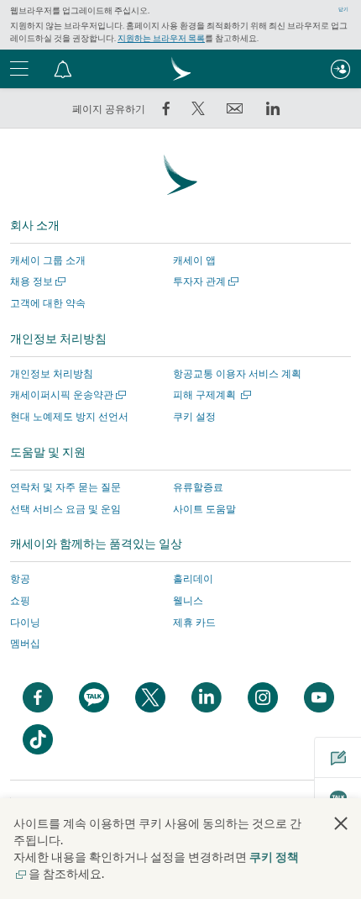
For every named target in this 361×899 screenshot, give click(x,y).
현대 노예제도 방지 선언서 (69, 416)
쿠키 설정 (194, 417)
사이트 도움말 (204, 508)
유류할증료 (198, 487)
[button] (63, 69)
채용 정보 (36, 281)
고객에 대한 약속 (48, 303)
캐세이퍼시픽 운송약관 (66, 394)
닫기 (343, 9)
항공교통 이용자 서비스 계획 (237, 373)
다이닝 (25, 622)
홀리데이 (193, 578)
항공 (20, 578)
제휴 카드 (194, 622)
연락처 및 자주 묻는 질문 (65, 487)
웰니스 (188, 600)
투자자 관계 (204, 281)
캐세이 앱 (194, 260)
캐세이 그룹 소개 (48, 260)
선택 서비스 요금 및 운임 (65, 508)
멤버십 (25, 643)
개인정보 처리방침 (51, 373)
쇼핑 (20, 600)
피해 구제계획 (210, 394)
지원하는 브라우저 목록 (161, 38)
